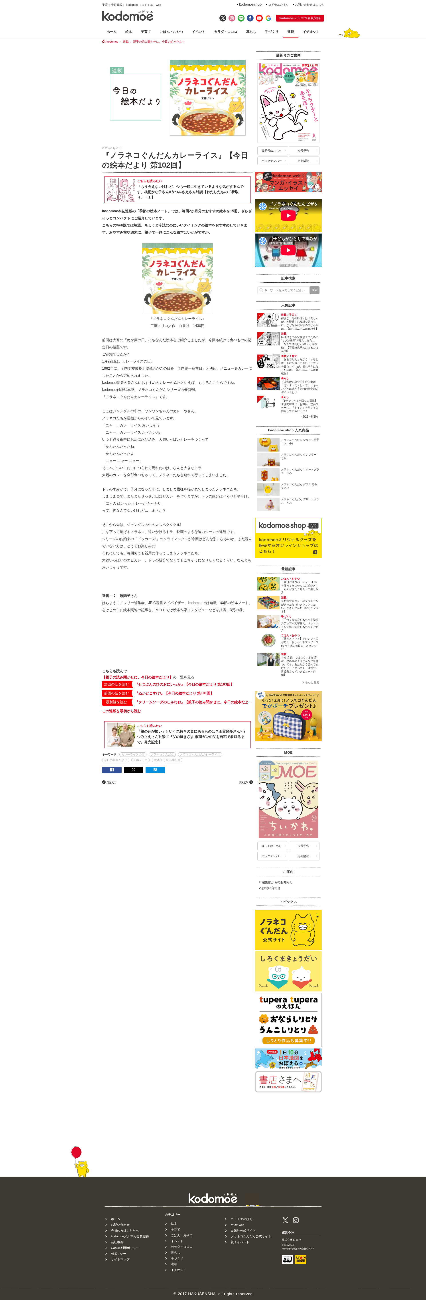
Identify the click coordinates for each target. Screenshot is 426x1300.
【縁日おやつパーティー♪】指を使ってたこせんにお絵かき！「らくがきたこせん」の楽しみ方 (299, 587)
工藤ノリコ (140, 760)
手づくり (271, 32)
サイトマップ (120, 1259)
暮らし (251, 32)
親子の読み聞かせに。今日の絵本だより (159, 41)
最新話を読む (116, 702)
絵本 (128, 32)
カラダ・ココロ (225, 32)
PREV (243, 782)
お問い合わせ (271, 888)
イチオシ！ (311, 32)
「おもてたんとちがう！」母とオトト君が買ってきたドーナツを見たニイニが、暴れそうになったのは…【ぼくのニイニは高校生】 (299, 366)
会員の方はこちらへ (125, 1230)
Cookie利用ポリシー (125, 1248)
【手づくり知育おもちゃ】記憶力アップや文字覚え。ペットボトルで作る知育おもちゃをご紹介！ (299, 625)
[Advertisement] (177, 651)
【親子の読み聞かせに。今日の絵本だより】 (137, 677)
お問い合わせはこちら (309, 4)
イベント (198, 32)
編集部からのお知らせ (277, 882)
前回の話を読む (116, 693)
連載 (290, 32)
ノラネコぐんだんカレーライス (200, 754)
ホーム (111, 32)
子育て (146, 32)
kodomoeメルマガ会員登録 (300, 18)
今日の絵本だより (115, 760)
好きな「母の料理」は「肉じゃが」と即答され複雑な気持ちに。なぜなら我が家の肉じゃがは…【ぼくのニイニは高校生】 (299, 323)
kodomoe (112, 41)
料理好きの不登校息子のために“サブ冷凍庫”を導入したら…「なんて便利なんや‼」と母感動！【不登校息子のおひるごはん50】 (299, 344)
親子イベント (240, 1242)
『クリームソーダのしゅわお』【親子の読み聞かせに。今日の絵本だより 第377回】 (194, 702)
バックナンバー (272, 160)
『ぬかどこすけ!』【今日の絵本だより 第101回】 (174, 693)
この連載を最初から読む (121, 711)
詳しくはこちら (272, 846)
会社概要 (117, 1242)
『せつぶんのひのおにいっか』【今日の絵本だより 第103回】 (184, 684)
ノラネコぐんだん (162, 754)
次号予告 (303, 150)
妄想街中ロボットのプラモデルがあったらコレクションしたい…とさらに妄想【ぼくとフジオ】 (299, 606)
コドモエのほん (278, 4)
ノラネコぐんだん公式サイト (251, 1236)
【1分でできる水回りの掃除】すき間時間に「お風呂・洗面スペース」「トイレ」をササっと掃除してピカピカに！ (299, 406)
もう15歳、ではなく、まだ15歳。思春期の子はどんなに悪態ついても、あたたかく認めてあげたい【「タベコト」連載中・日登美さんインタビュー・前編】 (299, 666)
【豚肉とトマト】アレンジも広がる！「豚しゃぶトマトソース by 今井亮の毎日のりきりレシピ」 (301, 644)
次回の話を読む (116, 684)
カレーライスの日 (132, 754)
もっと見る (312, 682)
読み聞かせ (173, 760)
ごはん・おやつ (171, 32)
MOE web (238, 1225)
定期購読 (303, 160)
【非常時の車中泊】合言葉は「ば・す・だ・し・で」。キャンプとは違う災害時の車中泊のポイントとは (299, 387)
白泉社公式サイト (243, 1230)
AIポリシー (118, 1253)
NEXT (111, 782)
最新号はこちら (272, 150)
